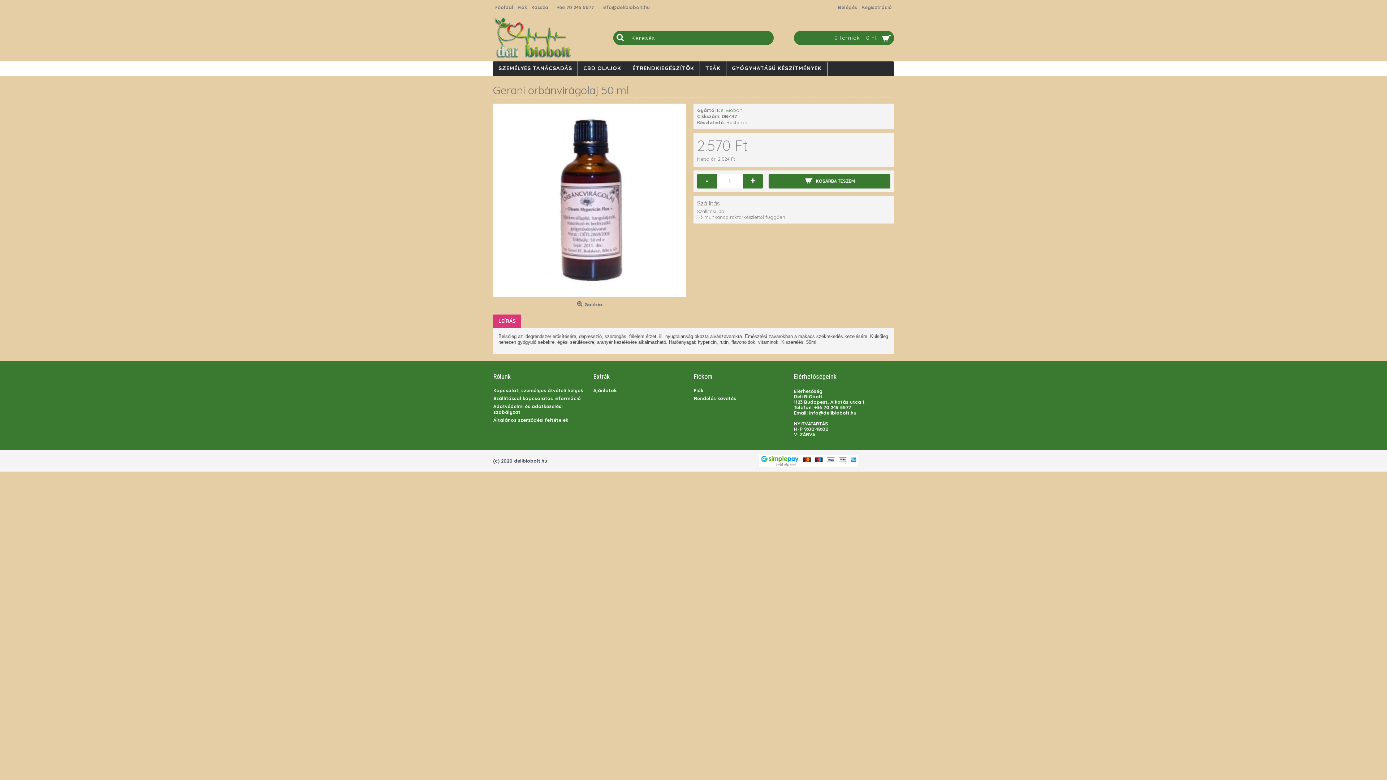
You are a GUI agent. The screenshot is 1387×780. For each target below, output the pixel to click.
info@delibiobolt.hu (626, 7)
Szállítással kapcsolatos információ (537, 398)
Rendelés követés (715, 398)
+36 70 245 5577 (575, 7)
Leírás (507, 321)
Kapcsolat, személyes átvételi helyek (538, 390)
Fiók (698, 390)
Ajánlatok (605, 390)
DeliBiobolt (729, 110)
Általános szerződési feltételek (530, 420)
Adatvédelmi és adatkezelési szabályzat (527, 409)
